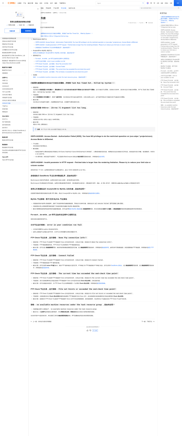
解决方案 (30, 3)
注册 (171, 3)
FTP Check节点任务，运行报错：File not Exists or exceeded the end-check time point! (61, 72)
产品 (24, 3)
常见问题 (63, 8)
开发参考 (48, 8)
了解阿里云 (62, 3)
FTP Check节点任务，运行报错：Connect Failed (50, 66)
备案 (162, 3)
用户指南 (41, 8)
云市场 (46, 3)
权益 (36, 3)
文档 (158, 3)
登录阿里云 (28, 31)
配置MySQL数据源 (75, 209)
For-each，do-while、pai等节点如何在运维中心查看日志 (52, 58)
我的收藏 (150, 22)
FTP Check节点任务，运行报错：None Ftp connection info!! (53, 64)
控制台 (166, 3)
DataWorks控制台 (116, 265)
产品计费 (56, 8)
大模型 (19, 3)
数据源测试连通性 (94, 193)
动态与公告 (72, 8)
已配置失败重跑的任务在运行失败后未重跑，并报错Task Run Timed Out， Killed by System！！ (64, 33)
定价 (41, 3)
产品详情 (141, 22)
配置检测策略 (101, 283)
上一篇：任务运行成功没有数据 (42, 321)
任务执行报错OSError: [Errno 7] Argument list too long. (52, 36)
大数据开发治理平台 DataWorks (43, 12)
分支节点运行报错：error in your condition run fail (50, 61)
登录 (178, 3)
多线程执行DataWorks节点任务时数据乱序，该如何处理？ (53, 47)
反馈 (96, 330)
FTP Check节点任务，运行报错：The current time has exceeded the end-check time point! (62, 69)
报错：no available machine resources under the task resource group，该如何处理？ (60, 77)
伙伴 (51, 3)
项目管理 (101, 156)
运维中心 (55, 12)
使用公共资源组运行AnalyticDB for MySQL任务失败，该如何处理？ (54, 53)
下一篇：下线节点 (147, 321)
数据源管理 (105, 247)
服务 (56, 3)
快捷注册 (12, 31)
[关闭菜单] (3, 3)
